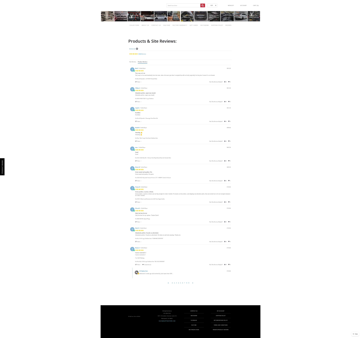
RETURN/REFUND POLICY (221, 320)
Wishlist (231, 5)
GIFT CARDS (194, 25)
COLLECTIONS (134, 25)
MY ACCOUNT (220, 311)
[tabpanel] (180, 174)
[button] (138, 82)
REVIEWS (228, 25)
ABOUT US (145, 25)
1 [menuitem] (172, 283)
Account (243, 5)
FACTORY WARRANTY (180, 25)
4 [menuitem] (178, 283)
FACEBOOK (194, 320)
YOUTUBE (194, 325)
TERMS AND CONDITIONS (221, 325)
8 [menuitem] (186, 283)
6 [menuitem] (182, 283)
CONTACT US (156, 25)
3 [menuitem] (176, 283)
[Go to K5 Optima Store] (122, 5)
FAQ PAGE (166, 25)
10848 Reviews (142, 54)
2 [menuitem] (174, 283)
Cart (256, 5)
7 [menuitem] (184, 283)
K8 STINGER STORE (194, 329)
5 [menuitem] (180, 283)
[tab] (132, 62)
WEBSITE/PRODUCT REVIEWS (220, 329)
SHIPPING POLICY (217, 25)
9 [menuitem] (188, 283)
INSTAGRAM (204, 25)
